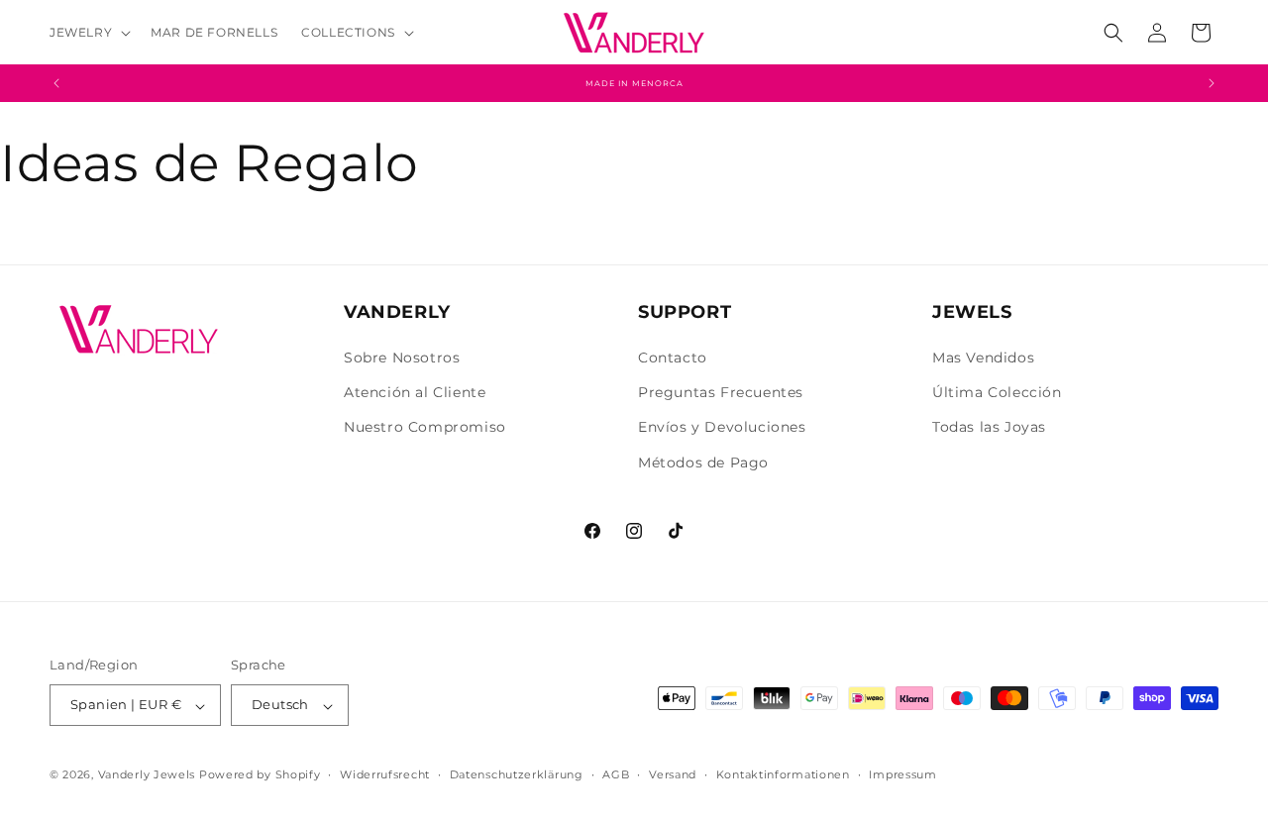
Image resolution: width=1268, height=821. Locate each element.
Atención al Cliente (414, 393)
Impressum (902, 774)
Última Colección (997, 393)
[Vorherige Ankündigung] (56, 83)
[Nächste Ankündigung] (1211, 83)
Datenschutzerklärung (516, 774)
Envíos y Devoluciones (722, 428)
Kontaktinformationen (783, 774)
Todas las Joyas (989, 428)
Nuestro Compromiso (425, 428)
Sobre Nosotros (402, 357)
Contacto (672, 357)
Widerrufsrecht (385, 774)
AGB (615, 774)
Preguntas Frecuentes (720, 393)
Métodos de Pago (703, 462)
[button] (88, 32)
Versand (672, 774)
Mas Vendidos (983, 357)
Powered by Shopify (260, 775)
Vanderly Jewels (147, 775)
